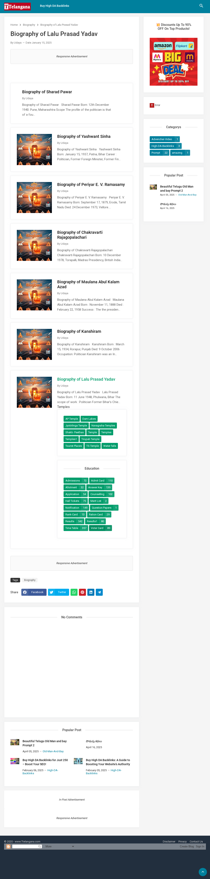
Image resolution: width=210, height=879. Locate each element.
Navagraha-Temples (103, 425)
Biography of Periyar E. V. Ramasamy (91, 184)
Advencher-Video (165, 139)
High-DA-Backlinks (166, 145)
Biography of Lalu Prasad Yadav (86, 379)
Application (75, 494)
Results (73, 521)
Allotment (74, 487)
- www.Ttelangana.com (26, 841)
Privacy (182, 841)
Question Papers (104, 507)
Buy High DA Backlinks (54, 5)
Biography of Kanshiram (79, 331)
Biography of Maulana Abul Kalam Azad (88, 284)
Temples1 (71, 439)
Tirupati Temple (90, 439)
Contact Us (196, 841)
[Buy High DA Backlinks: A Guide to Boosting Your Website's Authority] (78, 761)
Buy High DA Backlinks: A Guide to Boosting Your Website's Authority (108, 762)
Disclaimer (169, 841)
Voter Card (100, 528)
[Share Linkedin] (90, 592)
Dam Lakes (89, 418)
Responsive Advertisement (71, 56)
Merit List (98, 500)
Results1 (95, 521)
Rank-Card (74, 514)
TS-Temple (92, 445)
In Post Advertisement (71, 799)
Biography (29, 24)
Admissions (76, 480)
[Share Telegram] (99, 592)
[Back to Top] (203, 872)
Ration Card (99, 514)
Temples (106, 432)
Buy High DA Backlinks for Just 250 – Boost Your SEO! (45, 762)
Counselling (101, 494)
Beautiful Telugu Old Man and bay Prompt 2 (45, 743)
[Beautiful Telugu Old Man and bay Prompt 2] (14, 742)
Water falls (109, 445)
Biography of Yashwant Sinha (84, 136)
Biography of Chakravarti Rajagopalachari (80, 235)
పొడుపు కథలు (94, 741)
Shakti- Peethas (74, 432)
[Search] (201, 7)
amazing (180, 152)
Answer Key (99, 487)
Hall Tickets (75, 500)
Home (14, 24)
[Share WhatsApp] (74, 592)
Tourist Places (73, 445)
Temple (92, 432)
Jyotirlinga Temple (76, 425)
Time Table (75, 528)
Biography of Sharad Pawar (47, 91)
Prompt (160, 152)
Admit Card (102, 480)
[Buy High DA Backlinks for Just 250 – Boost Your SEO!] (14, 761)
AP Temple (71, 418)
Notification (76, 507)
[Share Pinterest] (82, 592)
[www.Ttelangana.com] (17, 6)
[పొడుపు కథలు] (78, 742)
